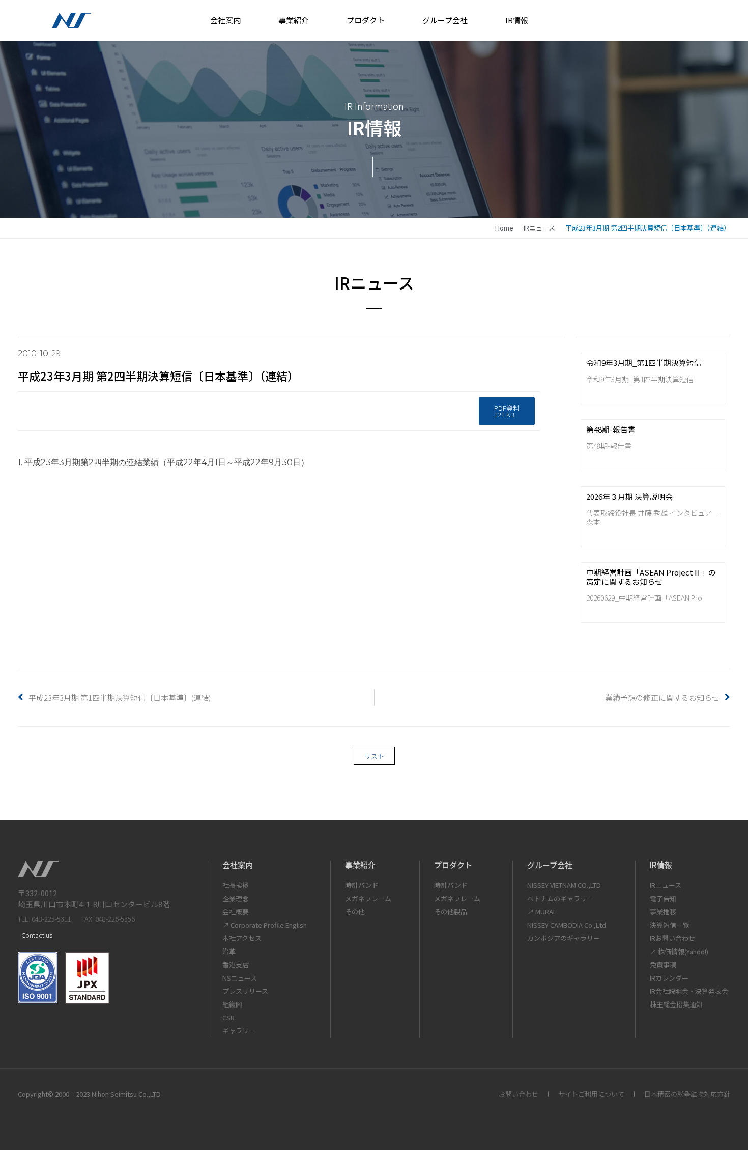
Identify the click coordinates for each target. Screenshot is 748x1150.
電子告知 (663, 898)
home (504, 228)
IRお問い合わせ (672, 938)
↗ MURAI (541, 911)
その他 (355, 911)
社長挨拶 (235, 885)
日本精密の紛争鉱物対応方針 (687, 1094)
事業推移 (663, 911)
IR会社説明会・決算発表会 (689, 991)
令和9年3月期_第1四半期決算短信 (644, 362)
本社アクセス (242, 938)
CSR (228, 1017)
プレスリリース (245, 991)
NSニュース (239, 978)
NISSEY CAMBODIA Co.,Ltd (566, 925)
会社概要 (235, 911)
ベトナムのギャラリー (560, 898)
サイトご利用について (591, 1094)
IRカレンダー (669, 978)
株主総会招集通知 (676, 1004)
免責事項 (663, 964)
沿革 (229, 951)
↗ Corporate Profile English (264, 925)
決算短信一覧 (669, 925)
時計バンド (362, 885)
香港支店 (235, 964)
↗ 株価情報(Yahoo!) (679, 951)
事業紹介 (293, 20)
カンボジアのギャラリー (563, 938)
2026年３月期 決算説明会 (629, 496)
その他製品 (450, 911)
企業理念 (235, 898)
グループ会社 (445, 20)
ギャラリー (238, 1031)
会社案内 (225, 20)
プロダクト (366, 20)
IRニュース (539, 228)
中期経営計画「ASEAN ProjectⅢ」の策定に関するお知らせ (651, 577)
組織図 (232, 1004)
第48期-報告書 (611, 429)
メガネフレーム (368, 898)
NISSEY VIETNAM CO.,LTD (564, 885)
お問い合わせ (518, 1094)
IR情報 (516, 20)
